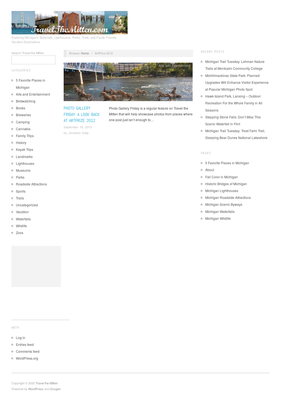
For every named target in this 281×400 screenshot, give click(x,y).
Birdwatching (25, 101)
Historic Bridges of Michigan (226, 183)
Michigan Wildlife (218, 218)
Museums (23, 170)
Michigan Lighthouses (221, 190)
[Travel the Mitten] (70, 21)
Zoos (19, 232)
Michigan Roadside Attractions (228, 197)
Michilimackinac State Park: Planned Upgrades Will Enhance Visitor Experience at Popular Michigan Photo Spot (237, 82)
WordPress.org (27, 358)
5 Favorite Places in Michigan (227, 162)
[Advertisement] (36, 266)
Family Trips (25, 135)
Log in (20, 337)
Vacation (22, 211)
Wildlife (21, 225)
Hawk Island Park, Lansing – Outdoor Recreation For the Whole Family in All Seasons (233, 103)
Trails (20, 198)
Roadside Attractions (31, 184)
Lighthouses (25, 163)
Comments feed (28, 351)
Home (85, 53)
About (209, 169)
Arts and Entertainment (33, 94)
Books (20, 107)
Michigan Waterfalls (220, 211)
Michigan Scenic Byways (223, 204)
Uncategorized (27, 204)
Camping (23, 122)
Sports (21, 191)
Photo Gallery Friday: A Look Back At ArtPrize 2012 (82, 114)
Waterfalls (23, 218)
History (21, 142)
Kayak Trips (24, 149)
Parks (20, 177)
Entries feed (25, 344)
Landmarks (24, 156)
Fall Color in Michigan (221, 176)
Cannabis (23, 128)
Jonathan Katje (78, 132)
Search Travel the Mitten (28, 53)
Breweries (23, 114)
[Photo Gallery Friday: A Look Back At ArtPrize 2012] (128, 83)
